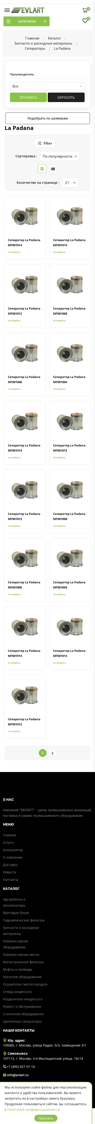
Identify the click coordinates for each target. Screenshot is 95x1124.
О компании (12, 857)
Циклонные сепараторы (22, 1021)
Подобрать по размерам (47, 118)
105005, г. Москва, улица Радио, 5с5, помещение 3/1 (44, 1045)
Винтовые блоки (16, 913)
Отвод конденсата (17, 991)
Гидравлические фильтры (24, 920)
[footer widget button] (47, 799)
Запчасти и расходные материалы (21, 930)
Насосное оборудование (22, 977)
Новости (9, 872)
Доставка (10, 864)
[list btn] (53, 169)
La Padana (19, 128)
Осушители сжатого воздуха (25, 984)
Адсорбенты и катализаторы (14, 902)
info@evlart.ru (17, 1075)
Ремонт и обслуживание (22, 1006)
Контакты (10, 879)
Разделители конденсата (22, 999)
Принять (46, 1118)
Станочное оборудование (23, 1014)
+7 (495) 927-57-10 (21, 1066)
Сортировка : (26, 156)
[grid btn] (42, 169)
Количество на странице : (38, 182)
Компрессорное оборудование (15, 944)
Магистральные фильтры (23, 962)
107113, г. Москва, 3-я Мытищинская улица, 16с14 (43, 1058)
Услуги (8, 842)
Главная (9, 835)
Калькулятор (13, 850)
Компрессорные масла (21, 954)
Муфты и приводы (17, 969)
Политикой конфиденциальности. (34, 1109)
